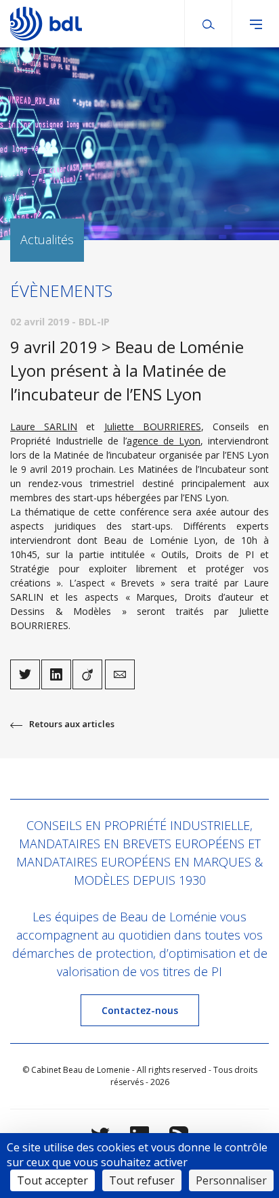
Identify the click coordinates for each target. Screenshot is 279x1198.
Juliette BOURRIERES (152, 426)
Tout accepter (52, 1180)
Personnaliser (231, 1180)
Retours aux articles (71, 724)
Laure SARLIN (43, 426)
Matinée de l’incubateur (104, 454)
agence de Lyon (163, 440)
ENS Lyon (247, 454)
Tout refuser (142, 1180)
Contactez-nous (140, 1010)
